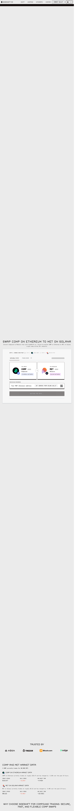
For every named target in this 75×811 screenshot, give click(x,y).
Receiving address (15, 382)
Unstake (30, 2)
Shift (23, 2)
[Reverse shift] (37, 370)
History (48, 2)
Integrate (39, 2)
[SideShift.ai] (7, 2)
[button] (69, 2)
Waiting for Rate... (37, 393)
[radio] (14, 358)
